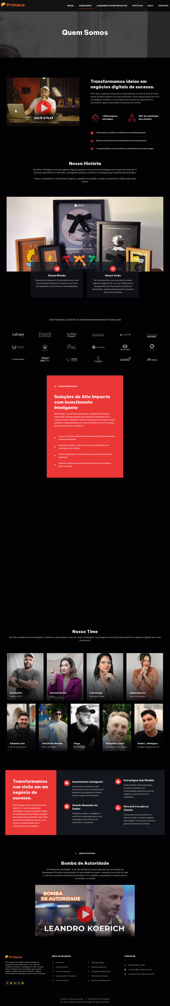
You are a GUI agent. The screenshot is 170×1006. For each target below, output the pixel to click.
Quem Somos (85, 6)
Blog (150, 6)
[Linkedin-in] (15, 983)
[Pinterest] (11, 983)
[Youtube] (23, 983)
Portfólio (137, 6)
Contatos (163, 6)
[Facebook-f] (7, 983)
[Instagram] (19, 983)
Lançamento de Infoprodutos (111, 6)
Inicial (70, 6)
